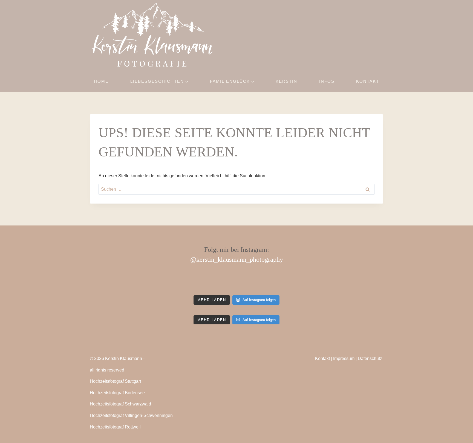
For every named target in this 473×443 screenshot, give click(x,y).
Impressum (343, 358)
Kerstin (286, 81)
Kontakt (367, 81)
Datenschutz (370, 358)
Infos (326, 81)
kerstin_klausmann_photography (239, 259)
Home (101, 81)
